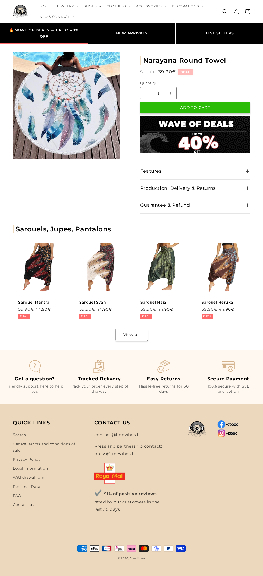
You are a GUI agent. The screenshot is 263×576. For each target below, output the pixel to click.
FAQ (17, 495)
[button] (67, 6)
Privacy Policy (26, 459)
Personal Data (26, 486)
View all (131, 334)
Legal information (30, 468)
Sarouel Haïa (153, 302)
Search (19, 434)
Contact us (23, 504)
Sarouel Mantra (33, 302)
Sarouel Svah (92, 302)
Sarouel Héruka (217, 302)
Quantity (148, 83)
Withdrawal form (29, 477)
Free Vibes (137, 558)
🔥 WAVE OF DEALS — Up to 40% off (44, 33)
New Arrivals (131, 33)
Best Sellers (219, 33)
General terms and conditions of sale (44, 447)
